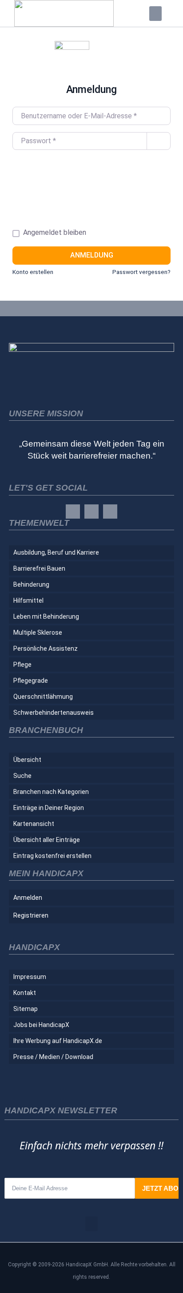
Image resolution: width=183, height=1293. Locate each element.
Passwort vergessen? (141, 271)
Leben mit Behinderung (46, 616)
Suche (22, 775)
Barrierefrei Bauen (39, 568)
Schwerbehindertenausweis (53, 712)
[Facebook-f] (73, 511)
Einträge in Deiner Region (48, 807)
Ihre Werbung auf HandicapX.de (57, 1040)
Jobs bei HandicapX (41, 1024)
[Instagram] (91, 511)
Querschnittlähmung (43, 696)
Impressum (29, 976)
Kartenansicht (33, 823)
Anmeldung (91, 255)
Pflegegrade (30, 680)
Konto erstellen (32, 271)
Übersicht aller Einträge (46, 839)
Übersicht (27, 759)
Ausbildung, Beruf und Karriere (56, 552)
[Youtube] (110, 511)
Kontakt (24, 992)
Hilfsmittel (28, 600)
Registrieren (30, 915)
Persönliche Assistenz (45, 648)
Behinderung (31, 584)
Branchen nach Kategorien (51, 791)
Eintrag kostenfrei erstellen (52, 855)
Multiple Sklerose (37, 632)
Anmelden (27, 897)
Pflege (22, 664)
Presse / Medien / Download (53, 1056)
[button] (155, 13)
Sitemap (25, 1008)
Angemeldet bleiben (54, 232)
